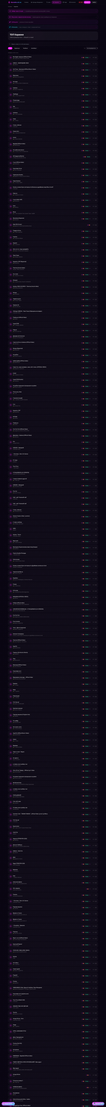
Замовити (87, 2)
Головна (10, 6)
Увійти (94, 2)
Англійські (33, 48)
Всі (10, 48)
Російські (25, 48)
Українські (17, 48)
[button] (53, 57)
